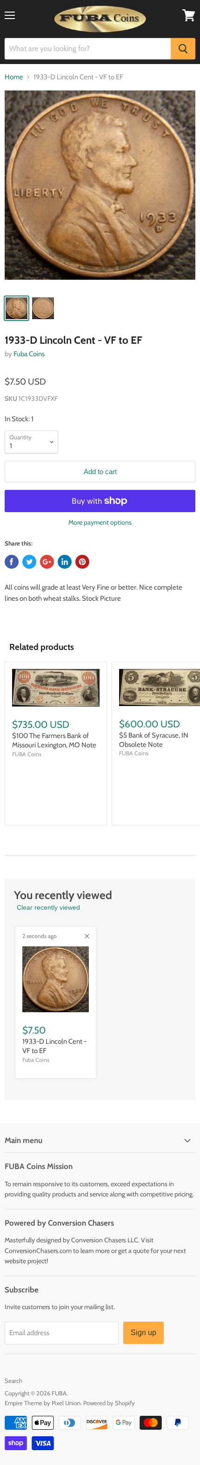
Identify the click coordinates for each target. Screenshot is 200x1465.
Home (14, 77)
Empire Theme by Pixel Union (42, 1403)
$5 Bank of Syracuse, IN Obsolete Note (153, 740)
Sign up (143, 1332)
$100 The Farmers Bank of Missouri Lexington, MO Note (54, 740)
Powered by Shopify (109, 1403)
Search (13, 1380)
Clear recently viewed (48, 907)
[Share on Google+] (47, 562)
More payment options (100, 522)
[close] (87, 936)
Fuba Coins (29, 354)
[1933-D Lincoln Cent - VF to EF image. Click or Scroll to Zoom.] (100, 189)
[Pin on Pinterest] (82, 562)
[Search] (183, 48)
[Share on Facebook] (12, 562)
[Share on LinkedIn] (65, 562)
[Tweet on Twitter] (29, 562)
